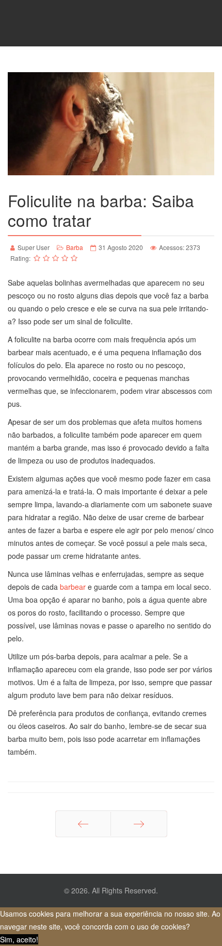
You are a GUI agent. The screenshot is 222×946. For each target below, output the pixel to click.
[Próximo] (139, 824)
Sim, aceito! (19, 939)
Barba (74, 247)
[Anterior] (83, 824)
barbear (73, 587)
